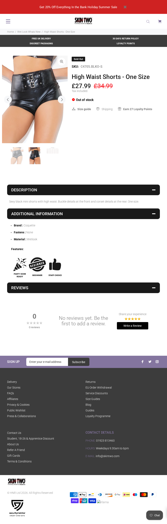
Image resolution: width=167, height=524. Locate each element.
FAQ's (10, 393)
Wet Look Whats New (29, 31)
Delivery (12, 381)
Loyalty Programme (98, 416)
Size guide (84, 109)
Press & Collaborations (21, 416)
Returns (91, 381)
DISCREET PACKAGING (41, 43)
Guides (90, 410)
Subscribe (78, 362)
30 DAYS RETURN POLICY (126, 38)
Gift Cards (13, 455)
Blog (88, 404)
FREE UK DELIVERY (41, 38)
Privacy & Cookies (18, 404)
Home (10, 31)
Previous (8, 99)
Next (62, 99)
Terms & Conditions (19, 461)
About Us (13, 444)
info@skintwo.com (107, 456)
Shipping (107, 109)
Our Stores (13, 387)
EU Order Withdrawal (99, 387)
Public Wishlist (16, 410)
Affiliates (12, 399)
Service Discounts (97, 393)
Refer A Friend (16, 450)
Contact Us (14, 432)
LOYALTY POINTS (126, 43)
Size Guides (93, 399)
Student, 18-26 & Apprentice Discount (30, 438)
